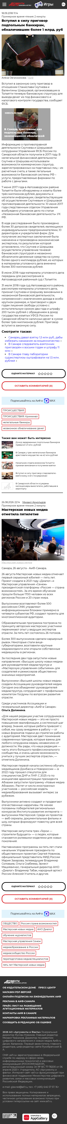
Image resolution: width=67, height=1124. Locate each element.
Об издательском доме (19, 987)
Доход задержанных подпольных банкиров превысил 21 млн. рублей (38, 443)
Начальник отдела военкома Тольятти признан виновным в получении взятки (36, 464)
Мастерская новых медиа (17, 562)
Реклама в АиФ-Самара (19, 1001)
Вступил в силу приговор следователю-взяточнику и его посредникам (36, 474)
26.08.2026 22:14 (11, 502)
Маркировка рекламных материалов (29, 1017)
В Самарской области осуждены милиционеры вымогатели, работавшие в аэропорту (37, 486)
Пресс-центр (47, 987)
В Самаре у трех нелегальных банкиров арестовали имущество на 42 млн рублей (37, 453)
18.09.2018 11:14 (10, 13)
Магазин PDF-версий (17, 992)
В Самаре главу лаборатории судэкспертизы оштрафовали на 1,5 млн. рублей (32, 357)
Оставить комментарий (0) (34, 385)
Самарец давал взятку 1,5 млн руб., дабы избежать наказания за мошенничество (34, 339)
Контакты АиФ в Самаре (19, 1013)
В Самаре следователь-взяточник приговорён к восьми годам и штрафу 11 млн (32, 347)
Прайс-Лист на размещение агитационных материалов (22, 1007)
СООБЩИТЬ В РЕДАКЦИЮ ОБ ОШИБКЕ (27, 1022)
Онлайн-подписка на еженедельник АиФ (32, 996)
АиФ (31, 77)
